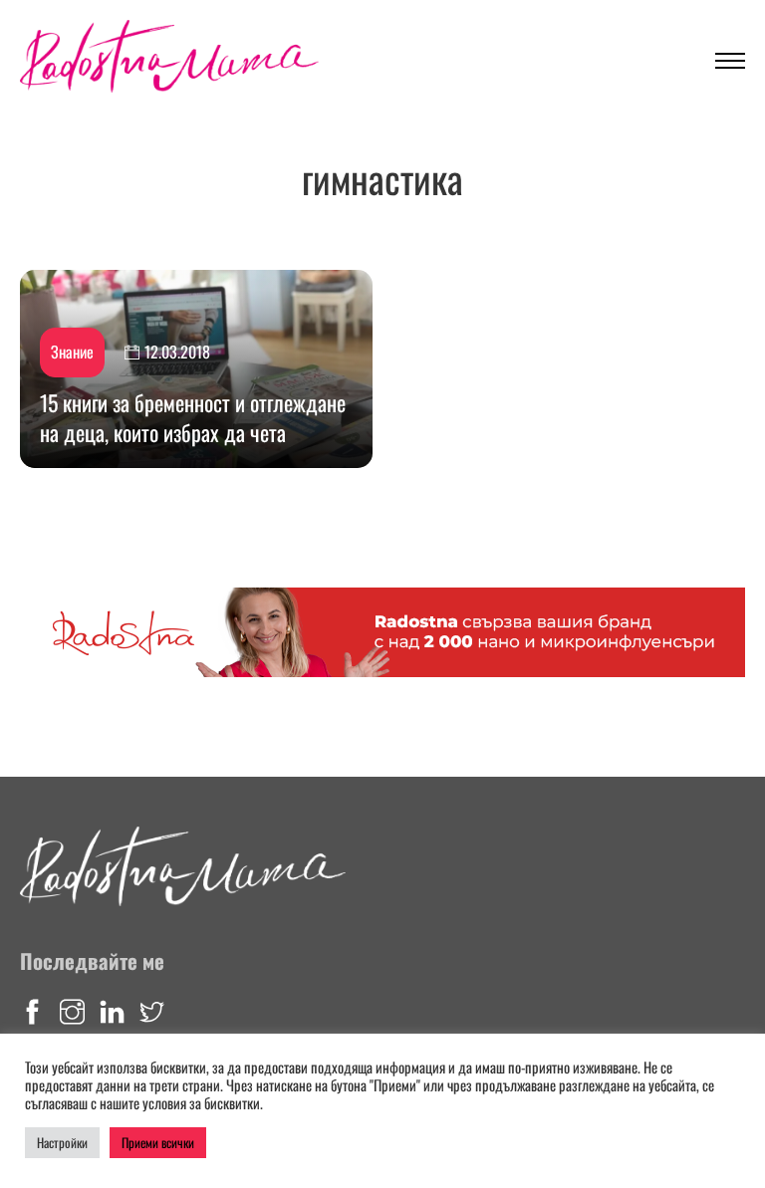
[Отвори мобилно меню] (730, 61)
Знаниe (72, 351)
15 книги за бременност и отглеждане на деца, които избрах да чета (193, 417)
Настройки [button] (62, 1142)
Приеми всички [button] (158, 1142)
